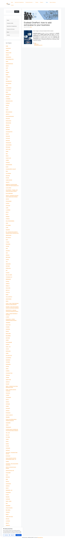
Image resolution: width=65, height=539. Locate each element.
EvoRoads (8, 103)
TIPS (7, 261)
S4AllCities (8, 329)
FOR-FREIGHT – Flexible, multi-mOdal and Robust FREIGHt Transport (12, 191)
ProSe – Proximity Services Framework (11, 390)
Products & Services (29, 2)
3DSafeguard (8, 427)
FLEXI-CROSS (8, 187)
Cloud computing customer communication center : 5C (11, 459)
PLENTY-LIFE (8, 158)
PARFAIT (7, 401)
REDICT (7, 514)
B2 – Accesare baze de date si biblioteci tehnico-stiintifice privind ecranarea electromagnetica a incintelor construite (12, 232)
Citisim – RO (8, 346)
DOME (7, 151)
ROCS (7, 92)
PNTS (7, 85)
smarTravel (8, 205)
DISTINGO (8, 266)
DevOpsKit (8, 408)
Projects (41, 2)
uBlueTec (7, 125)
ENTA (7, 239)
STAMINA (8, 326)
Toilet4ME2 (8, 322)
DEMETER (8, 127)
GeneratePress (40, 537)
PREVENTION (8, 122)
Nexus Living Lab (52, 2)
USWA (7, 207)
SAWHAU (7, 485)
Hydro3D (7, 272)
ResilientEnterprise (9, 63)
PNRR (7, 46)
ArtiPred (7, 281)
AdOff (7, 61)
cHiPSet (7, 366)
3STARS (7, 246)
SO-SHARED (8, 225)
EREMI (7, 294)
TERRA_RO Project (9, 516)
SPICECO (7, 255)
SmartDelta (8, 244)
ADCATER (8, 250)
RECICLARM (8, 333)
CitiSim (7, 424)
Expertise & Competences (19, 2)
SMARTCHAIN (8, 235)
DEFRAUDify (8, 351)
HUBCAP (7, 344)
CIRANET (7, 96)
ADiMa (7, 353)
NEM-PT (7, 523)
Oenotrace (8, 136)
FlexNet (7, 259)
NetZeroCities (8, 120)
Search (16, 11)
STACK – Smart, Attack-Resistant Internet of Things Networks (12, 304)
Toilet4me (8, 375)
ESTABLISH (8, 455)
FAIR (7, 503)
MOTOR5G (8, 337)
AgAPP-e (7, 114)
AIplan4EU (8, 229)
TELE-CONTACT (9, 296)
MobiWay (7, 496)
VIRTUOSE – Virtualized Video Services (11, 453)
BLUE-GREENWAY (9, 193)
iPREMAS (7, 216)
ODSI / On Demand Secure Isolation (11, 468)
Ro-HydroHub (8, 83)
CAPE (7, 68)
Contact (12, 5)
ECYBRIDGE (8, 98)
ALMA (7, 227)
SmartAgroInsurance (10, 116)
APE (6, 270)
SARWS (7, 406)
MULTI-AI (7, 290)
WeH (7, 153)
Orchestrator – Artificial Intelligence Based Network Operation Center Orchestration (12, 320)
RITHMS (7, 177)
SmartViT (7, 182)
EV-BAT (7, 494)
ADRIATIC (8, 283)
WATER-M (8, 477)
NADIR (7, 109)
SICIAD (7, 441)
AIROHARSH (8, 263)
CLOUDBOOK (8, 357)
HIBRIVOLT (8, 525)
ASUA (7, 474)
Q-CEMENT (8, 76)
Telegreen (8, 512)
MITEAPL (7, 518)
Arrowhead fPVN (9, 131)
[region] (12, 532)
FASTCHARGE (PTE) (10, 59)
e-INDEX (7, 316)
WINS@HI (8, 417)
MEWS (7, 301)
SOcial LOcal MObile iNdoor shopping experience (11, 420)
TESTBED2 (8, 362)
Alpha (7, 223)
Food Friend (8, 324)
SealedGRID (8, 422)
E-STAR (7, 445)
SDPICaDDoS (8, 94)
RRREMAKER (8, 279)
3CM (7, 252)
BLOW (7, 166)
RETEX (7, 155)
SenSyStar (8, 175)
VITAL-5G (8, 292)
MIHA (7, 171)
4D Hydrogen (8, 173)
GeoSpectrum (8, 57)
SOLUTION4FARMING (10, 220)
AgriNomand (8, 48)
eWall (7, 479)
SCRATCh (8, 381)
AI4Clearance (8, 142)
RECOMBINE (8, 335)
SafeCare (7, 410)
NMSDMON (8, 505)
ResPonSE (8, 140)
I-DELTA (7, 348)
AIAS (7, 70)
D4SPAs (7, 105)
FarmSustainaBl (9, 342)
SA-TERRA (8, 437)
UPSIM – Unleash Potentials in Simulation (11, 314)
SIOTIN (7, 65)
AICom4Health (8, 201)
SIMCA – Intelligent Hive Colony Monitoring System (12, 387)
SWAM (7, 368)
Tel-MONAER (8, 397)
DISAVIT (7, 331)
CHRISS (7, 160)
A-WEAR (7, 395)
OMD (7, 248)
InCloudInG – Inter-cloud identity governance (12, 464)
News (47, 2)
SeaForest (8, 450)
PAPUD (7, 399)
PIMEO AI (7, 285)
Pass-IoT (7, 434)
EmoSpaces (8, 412)
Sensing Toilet (8, 52)
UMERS (7, 50)
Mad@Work (8, 359)
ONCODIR (8, 129)
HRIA (7, 79)
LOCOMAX (8, 520)
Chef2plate (8, 448)
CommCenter (8, 483)
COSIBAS (7, 370)
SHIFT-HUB (8, 149)
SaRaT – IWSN (8, 501)
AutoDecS (8, 162)
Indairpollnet (8, 364)
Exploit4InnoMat (9, 164)
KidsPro (7, 443)
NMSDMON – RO (9, 490)
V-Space (7, 241)
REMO (7, 74)
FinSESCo (8, 218)
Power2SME (8, 472)
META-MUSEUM (9, 111)
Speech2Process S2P (10, 470)
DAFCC (7, 212)
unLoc (7, 107)
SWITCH (7, 481)
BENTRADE (8, 257)
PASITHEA (8, 118)
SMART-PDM (8, 379)
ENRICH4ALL (8, 268)
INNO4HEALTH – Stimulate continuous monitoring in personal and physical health (12, 311)
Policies (36, 2)
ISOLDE (7, 133)
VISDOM (7, 377)
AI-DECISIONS (8, 87)
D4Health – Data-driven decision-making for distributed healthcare (12, 307)
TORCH (7, 439)
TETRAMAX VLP (9, 277)
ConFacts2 (8, 138)
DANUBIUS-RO (9, 81)
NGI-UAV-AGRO (9, 274)
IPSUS (7, 214)
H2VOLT (7, 54)
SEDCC (7, 488)
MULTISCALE (8, 237)
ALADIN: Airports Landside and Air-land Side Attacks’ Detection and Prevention (12, 430)
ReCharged (8, 147)
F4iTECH (7, 203)
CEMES (7, 340)
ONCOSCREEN (8, 144)
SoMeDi (7, 461)
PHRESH (7, 72)
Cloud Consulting (9, 507)
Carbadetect (8, 492)
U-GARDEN (8, 209)
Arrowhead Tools (9, 373)
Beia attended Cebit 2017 (38, 45)
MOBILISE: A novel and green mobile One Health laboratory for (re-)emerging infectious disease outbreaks (12, 185)
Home (12, 2)
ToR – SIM (8, 432)
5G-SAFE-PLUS (9, 355)
